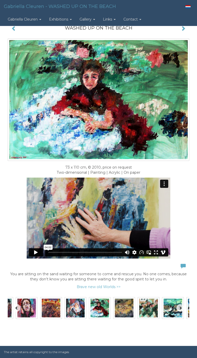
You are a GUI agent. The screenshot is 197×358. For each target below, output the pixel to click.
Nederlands (188, 6)
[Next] (180, 308)
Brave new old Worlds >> (99, 286)
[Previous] (17, 308)
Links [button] (108, 19)
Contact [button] (131, 19)
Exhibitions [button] (59, 19)
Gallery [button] (86, 19)
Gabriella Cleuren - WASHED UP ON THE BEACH (60, 6)
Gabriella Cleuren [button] (23, 19)
